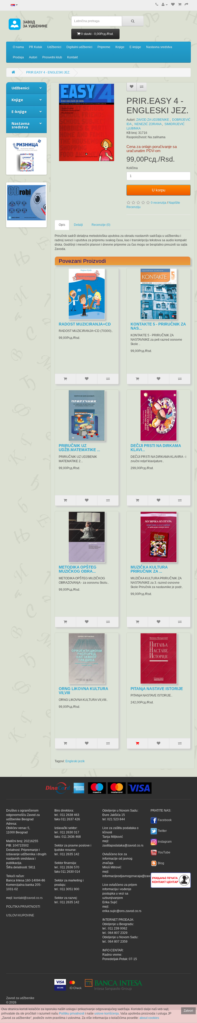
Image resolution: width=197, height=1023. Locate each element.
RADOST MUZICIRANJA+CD (85, 324)
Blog (161, 863)
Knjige (119, 47)
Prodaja (18, 57)
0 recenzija (158, 202)
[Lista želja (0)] (173, 4)
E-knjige (135, 47)
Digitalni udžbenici (79, 47)
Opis (62, 225)
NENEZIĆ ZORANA (147, 124)
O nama (18, 47)
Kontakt (72, 57)
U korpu (158, 190)
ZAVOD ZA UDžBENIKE (152, 120)
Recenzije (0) (101, 225)
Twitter (162, 831)
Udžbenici (54, 47)
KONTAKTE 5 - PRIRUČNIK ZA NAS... (158, 326)
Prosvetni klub (52, 57)
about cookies (149, 1018)
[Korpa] (179, 4)
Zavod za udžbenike (20, 998)
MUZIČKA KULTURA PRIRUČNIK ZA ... (149, 569)
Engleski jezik (75, 761)
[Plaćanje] (186, 4)
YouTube (164, 852)
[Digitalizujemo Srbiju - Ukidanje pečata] (171, 879)
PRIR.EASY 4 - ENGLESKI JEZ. (48, 72)
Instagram (165, 841)
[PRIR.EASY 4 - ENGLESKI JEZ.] (87, 122)
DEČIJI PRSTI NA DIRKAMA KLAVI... (156, 447)
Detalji (78, 225)
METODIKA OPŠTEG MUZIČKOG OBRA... (77, 569)
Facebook (165, 820)
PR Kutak (35, 47)
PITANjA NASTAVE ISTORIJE (157, 688)
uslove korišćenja (106, 1013)
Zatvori (188, 1010)
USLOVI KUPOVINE (20, 915)
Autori (33, 57)
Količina (132, 168)
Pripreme (103, 47)
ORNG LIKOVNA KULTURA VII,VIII (83, 690)
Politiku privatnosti (71, 1013)
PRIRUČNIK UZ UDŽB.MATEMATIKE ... (79, 447)
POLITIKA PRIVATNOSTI (23, 906)
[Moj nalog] (165, 4)
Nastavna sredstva (159, 47)
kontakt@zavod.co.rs (28, 898)
